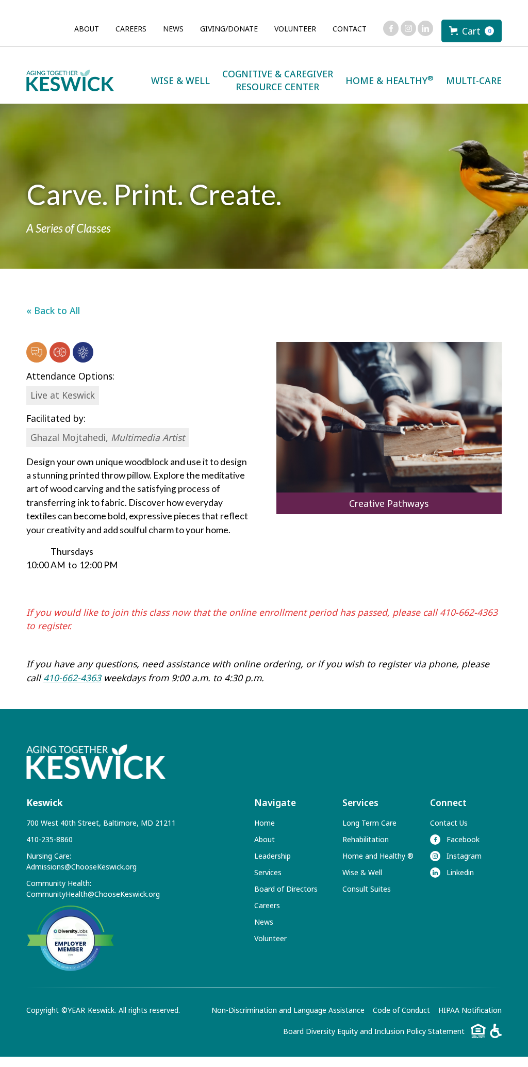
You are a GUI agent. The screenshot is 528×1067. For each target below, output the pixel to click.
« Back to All (53, 310)
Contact (350, 29)
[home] (70, 81)
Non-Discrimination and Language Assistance (288, 1010)
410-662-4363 (72, 677)
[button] (471, 31)
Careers (131, 29)
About (86, 29)
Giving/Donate (229, 29)
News (173, 29)
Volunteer (295, 29)
